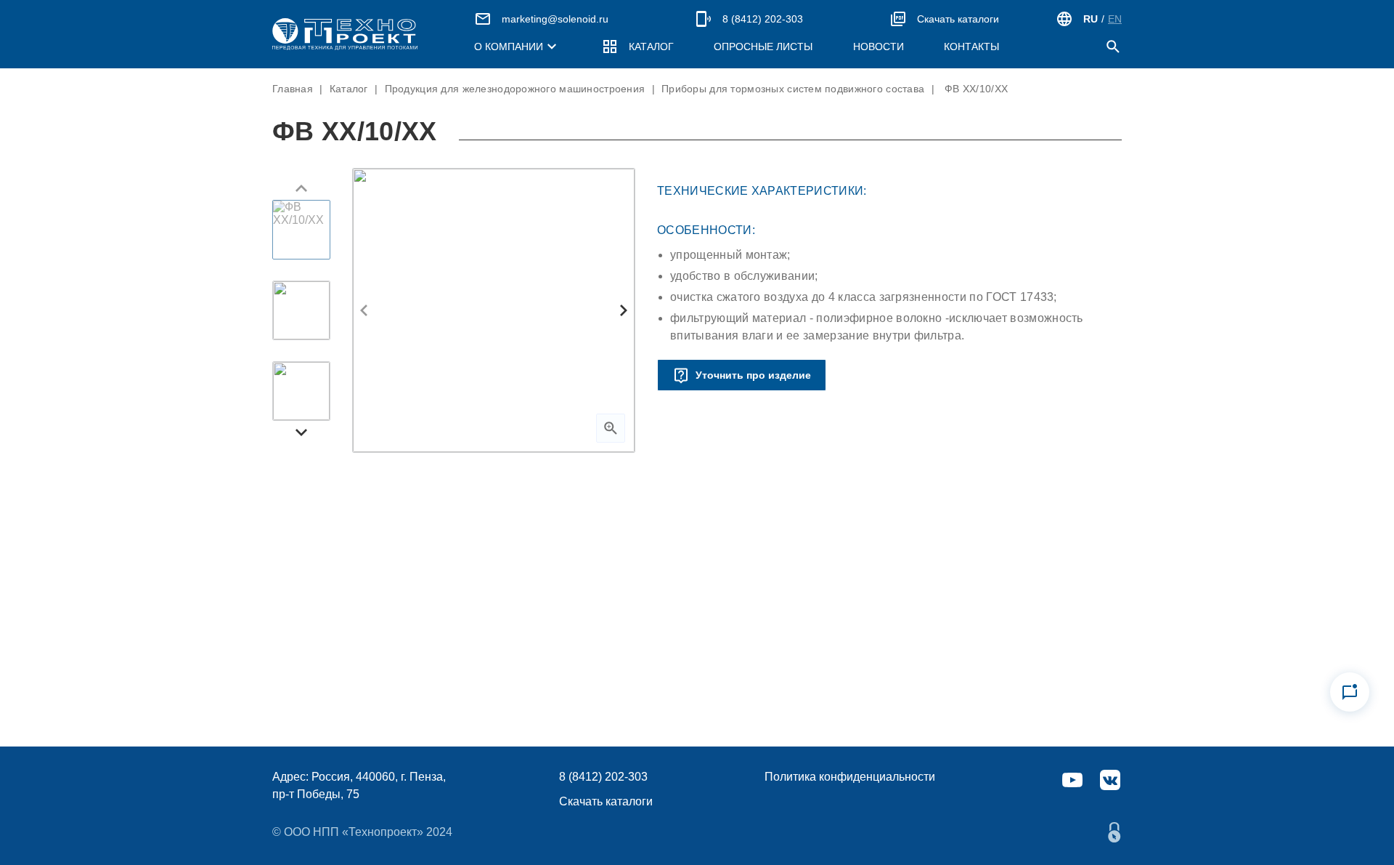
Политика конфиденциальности (850, 777)
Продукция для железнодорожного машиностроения (515, 88)
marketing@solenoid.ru (555, 19)
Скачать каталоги (958, 19)
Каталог (651, 46)
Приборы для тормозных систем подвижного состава (792, 88)
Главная (292, 88)
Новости (878, 46)
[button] (301, 188)
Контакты (971, 46)
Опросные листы (763, 46)
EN (1115, 19)
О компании (508, 46)
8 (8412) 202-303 (762, 19)
